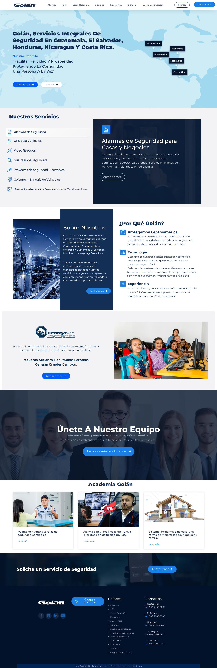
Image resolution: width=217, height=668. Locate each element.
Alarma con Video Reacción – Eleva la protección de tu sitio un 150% (107, 533)
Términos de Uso (119, 666)
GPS (64, 5)
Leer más (23, 541)
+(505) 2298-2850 (156, 634)
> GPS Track (114, 645)
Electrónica (116, 5)
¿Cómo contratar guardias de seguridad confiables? (37, 533)
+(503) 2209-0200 (156, 616)
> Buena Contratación (120, 629)
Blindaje (132, 5)
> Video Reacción (117, 613)
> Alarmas (113, 605)
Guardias (99, 5)
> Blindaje (113, 625)
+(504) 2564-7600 (156, 625)
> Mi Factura (115, 648)
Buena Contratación (153, 5)
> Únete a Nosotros (118, 637)
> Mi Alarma (114, 640)
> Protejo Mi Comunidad (121, 633)
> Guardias (114, 617)
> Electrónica (115, 621)
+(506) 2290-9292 (156, 643)
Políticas (137, 666)
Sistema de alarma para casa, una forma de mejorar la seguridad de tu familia (173, 534)
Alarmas (52, 5)
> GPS (111, 609)
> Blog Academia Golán (120, 652)
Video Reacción (81, 5)
